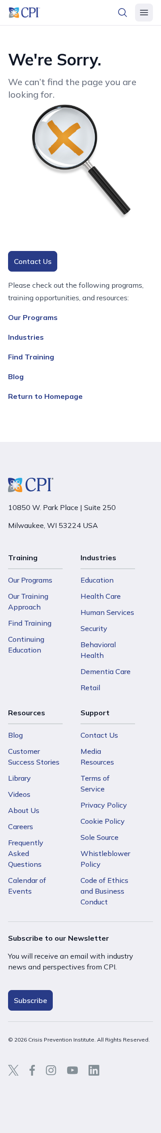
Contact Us (32, 261)
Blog (16, 376)
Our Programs (33, 317)
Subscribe (30, 1000)
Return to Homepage (45, 396)
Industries (26, 337)
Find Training (31, 356)
